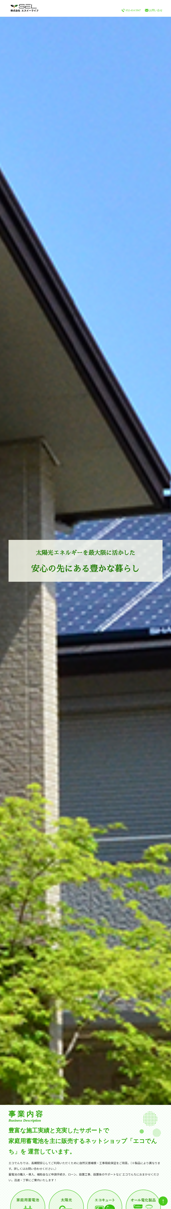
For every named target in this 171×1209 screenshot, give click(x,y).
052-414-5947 (133, 10)
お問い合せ (155, 10)
